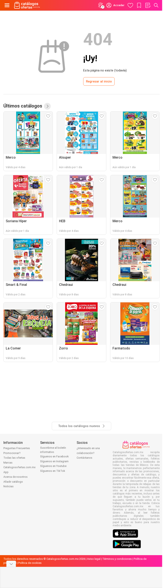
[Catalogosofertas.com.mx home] (27, 5)
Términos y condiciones (117, 558)
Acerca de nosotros (15, 476)
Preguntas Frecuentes (16, 448)
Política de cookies (30, 562)
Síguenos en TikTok (52, 470)
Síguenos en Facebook (54, 456)
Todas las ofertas (14, 457)
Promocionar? (12, 453)
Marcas (8, 462)
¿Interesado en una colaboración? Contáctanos (88, 453)
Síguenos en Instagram (54, 461)
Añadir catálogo (13, 481)
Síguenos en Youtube (53, 466)
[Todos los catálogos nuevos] (47, 106)
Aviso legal (93, 558)
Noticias (8, 486)
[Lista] (147, 5)
